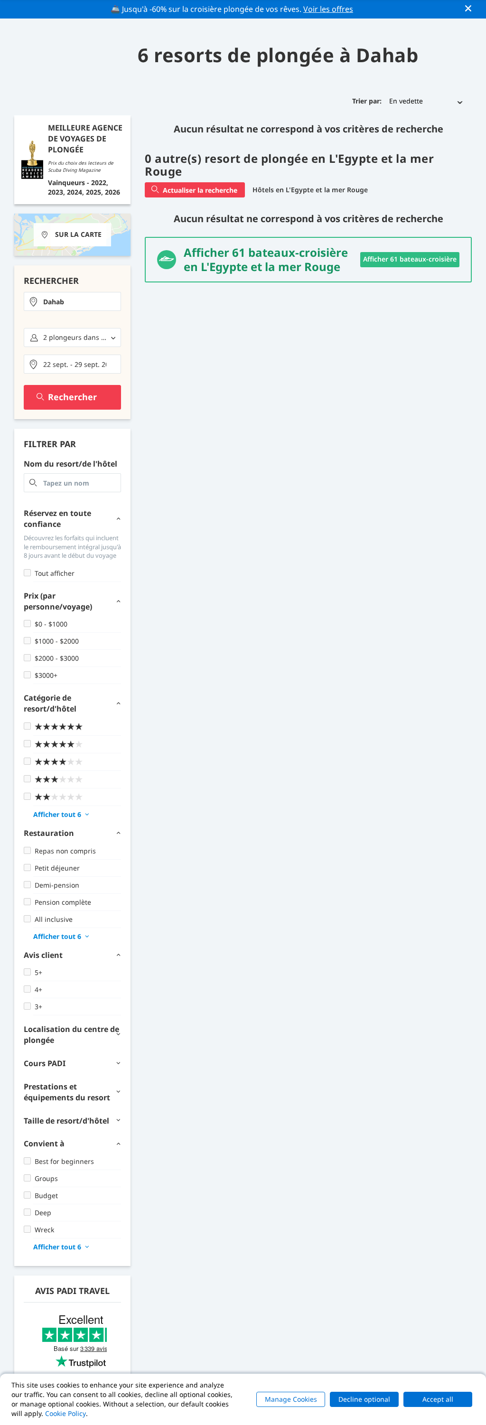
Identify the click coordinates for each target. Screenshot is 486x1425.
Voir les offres (328, 9)
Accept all (437, 1399)
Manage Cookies (291, 1399)
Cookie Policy (65, 1413)
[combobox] (72, 301)
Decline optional (364, 1399)
